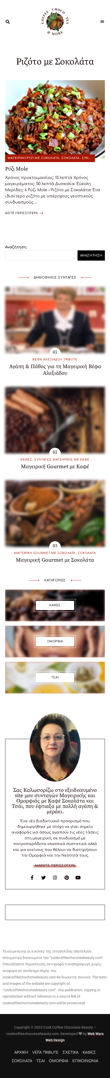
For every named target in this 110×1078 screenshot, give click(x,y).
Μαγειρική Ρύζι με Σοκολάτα (33, 158)
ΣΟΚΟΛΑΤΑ (70, 158)
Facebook (32, 877)
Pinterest (66, 877)
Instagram (55, 877)
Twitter (43, 877)
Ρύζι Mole (16, 169)
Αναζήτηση (16, 247)
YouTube (78, 877)
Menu (102, 22)
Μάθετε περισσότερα (55, 865)
